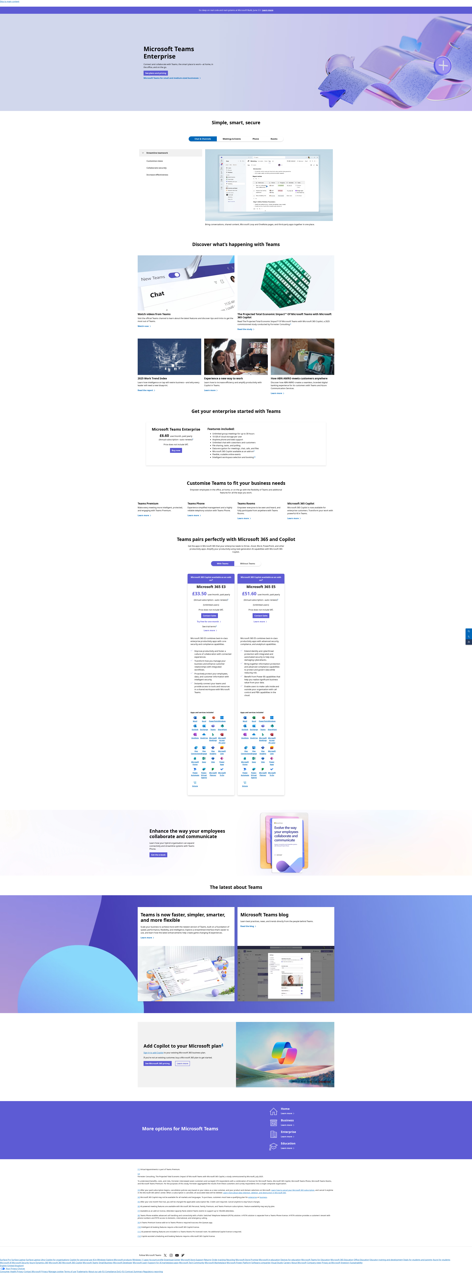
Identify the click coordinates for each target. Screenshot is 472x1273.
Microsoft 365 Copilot (72, 1262)
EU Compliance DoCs (112, 1271)
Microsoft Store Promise (247, 1259)
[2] (139, 1174)
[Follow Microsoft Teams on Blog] (183, 1255)
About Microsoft (299, 1262)
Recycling (230, 1259)
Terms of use (70, 1271)
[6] (139, 1206)
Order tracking (219, 1259)
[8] (139, 1215)
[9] (139, 1222)
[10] (139, 1227)
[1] (139, 1169)
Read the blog (247, 926)
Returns (207, 1259)
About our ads (95, 1271)
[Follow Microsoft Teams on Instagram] (171, 1255)
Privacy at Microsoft (331, 1262)
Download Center (172, 1259)
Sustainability (356, 1262)
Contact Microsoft (32, 1271)
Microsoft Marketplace (215, 1262)
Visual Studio (277, 1262)
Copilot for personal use (81, 1259)
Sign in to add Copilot (153, 1052)
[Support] (469, 642)
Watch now (143, 326)
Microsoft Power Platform (239, 1262)
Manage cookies (56, 1271)
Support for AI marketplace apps (163, 1262)
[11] (139, 1231)
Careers (287, 1262)
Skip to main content (9, 1)
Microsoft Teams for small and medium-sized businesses (171, 78)
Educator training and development (386, 1259)
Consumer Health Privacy (11, 1271)
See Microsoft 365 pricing (157, 1063)
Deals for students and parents (417, 1259)
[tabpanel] (236, 191)
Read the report (145, 390)
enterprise (252, 1197)
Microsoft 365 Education (342, 1259)
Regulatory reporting (153, 1271)
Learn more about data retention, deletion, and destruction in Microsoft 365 (254, 1193)
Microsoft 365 (55, 1262)
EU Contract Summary (132, 1271)
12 (254, 457)
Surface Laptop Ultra (35, 1259)
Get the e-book (158, 854)
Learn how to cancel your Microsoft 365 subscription (292, 1190)
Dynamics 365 (41, 1262)
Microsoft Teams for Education (315, 1259)
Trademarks (82, 1271)
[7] (139, 1211)
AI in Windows (99, 1259)
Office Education (361, 1259)
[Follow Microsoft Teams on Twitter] (165, 1255)
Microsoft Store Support (192, 1259)
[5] (139, 1202)
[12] (139, 1236)
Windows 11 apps (140, 1259)
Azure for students (441, 1259)
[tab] (203, 138)
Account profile (156, 1259)
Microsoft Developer (122, 1262)
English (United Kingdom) (12, 1265)
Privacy (44, 1271)
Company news (314, 1262)
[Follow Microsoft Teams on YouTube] (177, 1255)
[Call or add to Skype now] (469, 636)
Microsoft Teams (90, 1262)
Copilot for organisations (57, 1259)
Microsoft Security (20, 1262)
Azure (32, 1262)
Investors (345, 1262)
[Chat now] (469, 631)
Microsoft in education (269, 1259)
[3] (139, 1190)
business (263, 1197)
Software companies (261, 1262)
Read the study (244, 329)
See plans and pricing (155, 73)
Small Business (106, 1262)
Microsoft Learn (140, 1262)
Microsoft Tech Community (191, 1262)
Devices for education (290, 1259)
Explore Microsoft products (119, 1259)
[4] (139, 1197)
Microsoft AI (5, 1262)
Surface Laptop (18, 1259)
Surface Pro (5, 1259)
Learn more (267, 10)
